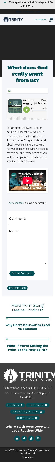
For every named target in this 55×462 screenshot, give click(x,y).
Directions (13, 405)
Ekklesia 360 (27, 457)
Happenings (29, 12)
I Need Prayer (35, 405)
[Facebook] (24, 438)
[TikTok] (31, 438)
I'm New (18, 12)
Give (38, 12)
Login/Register (15, 203)
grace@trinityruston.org (25, 411)
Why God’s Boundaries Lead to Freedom (27, 327)
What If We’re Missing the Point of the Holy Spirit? (27, 347)
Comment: (17, 219)
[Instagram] (38, 438)
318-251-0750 (25, 417)
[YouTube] (17, 438)
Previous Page (17, 287)
